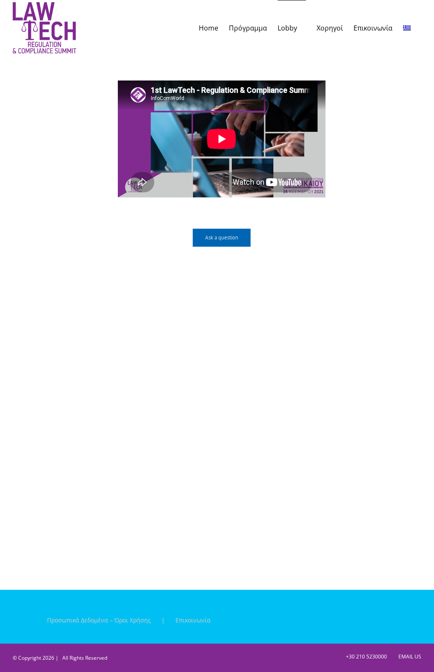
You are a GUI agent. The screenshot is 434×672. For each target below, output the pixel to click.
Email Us (408, 656)
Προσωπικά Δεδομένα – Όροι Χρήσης (99, 620)
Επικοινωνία (193, 620)
